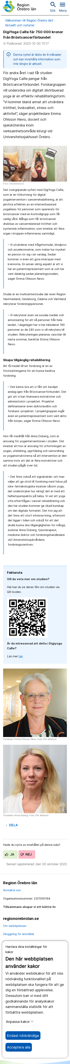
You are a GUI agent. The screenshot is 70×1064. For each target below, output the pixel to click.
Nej (28, 854)
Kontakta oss (12, 890)
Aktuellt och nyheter (19, 25)
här (21, 656)
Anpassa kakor (18, 1021)
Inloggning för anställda (18, 934)
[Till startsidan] (19, 6)
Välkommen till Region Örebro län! (29, 20)
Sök (53, 6)
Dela (11, 825)
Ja (11, 854)
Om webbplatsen (14, 926)
